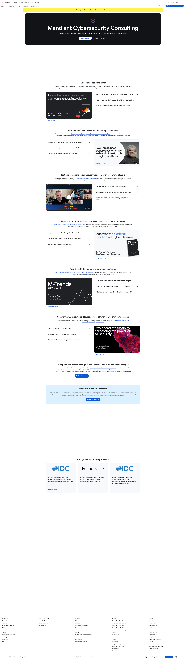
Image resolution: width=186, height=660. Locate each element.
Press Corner (152, 634)
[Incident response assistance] (63, 599)
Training (114, 639)
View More (92, 566)
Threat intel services (68, 73)
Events (150, 627)
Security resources (34, 6)
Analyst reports (5, 637)
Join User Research (153, 644)
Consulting (56, 73)
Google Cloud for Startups (118, 646)
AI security (80, 73)
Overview (15, 2)
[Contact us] (162, 6)
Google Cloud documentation (119, 623)
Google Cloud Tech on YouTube (156, 639)
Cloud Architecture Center (118, 637)
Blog (3, 641)
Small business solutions (81, 641)
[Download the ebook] (117, 243)
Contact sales (152, 620)
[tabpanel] (93, 542)
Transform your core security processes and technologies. (69, 224)
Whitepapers (5, 639)
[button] (117, 94)
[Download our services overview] (100, 376)
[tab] (70, 511)
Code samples (115, 634)
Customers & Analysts (107, 73)
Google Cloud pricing (43, 620)
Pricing (31, 2)
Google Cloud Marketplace (118, 627)
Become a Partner (153, 625)
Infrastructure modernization (82, 620)
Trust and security (6, 623)
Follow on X (151, 641)
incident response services (85, 88)
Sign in (181, 2)
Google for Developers (117, 644)
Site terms (16, 657)
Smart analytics (79, 627)
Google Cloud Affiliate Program (119, 620)
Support (177, 2)
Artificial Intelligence (80, 630)
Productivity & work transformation (83, 634)
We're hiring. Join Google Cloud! (156, 646)
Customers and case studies (8, 634)
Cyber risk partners (92, 73)
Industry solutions (79, 637)
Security (77, 632)
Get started (129, 73)
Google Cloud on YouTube (155, 637)
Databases (77, 623)
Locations (4, 632)
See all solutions (79, 644)
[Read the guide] (69, 105)
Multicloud (4, 627)
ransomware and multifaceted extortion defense (103, 368)
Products (26, 2)
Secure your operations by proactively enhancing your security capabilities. (90, 134)
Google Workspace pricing (44, 623)
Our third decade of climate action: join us (87, 657)
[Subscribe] (169, 657)
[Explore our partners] (93, 399)
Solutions (21, 2)
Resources (120, 73)
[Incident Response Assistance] (175, 6)
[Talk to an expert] (85, 38)
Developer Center (153, 632)
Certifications (115, 641)
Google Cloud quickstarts (118, 625)
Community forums (153, 648)
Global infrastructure (6, 630)
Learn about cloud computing (119, 630)
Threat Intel (11, 6)
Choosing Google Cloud (7, 620)
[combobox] (179, 657)
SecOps (18, 6)
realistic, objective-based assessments (86, 178)
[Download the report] (69, 291)
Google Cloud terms (24, 657)
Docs (172, 2)
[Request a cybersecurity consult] (64, 594)
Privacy (11, 657)
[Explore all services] (100, 38)
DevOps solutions (79, 639)
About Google (5, 657)
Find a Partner (152, 623)
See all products (42, 625)
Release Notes (115, 651)
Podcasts (151, 630)
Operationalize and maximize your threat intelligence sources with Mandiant (74, 272)
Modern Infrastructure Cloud (8, 625)
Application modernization (81, 625)
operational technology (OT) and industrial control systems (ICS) (72, 370)
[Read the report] (117, 339)
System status (115, 648)
